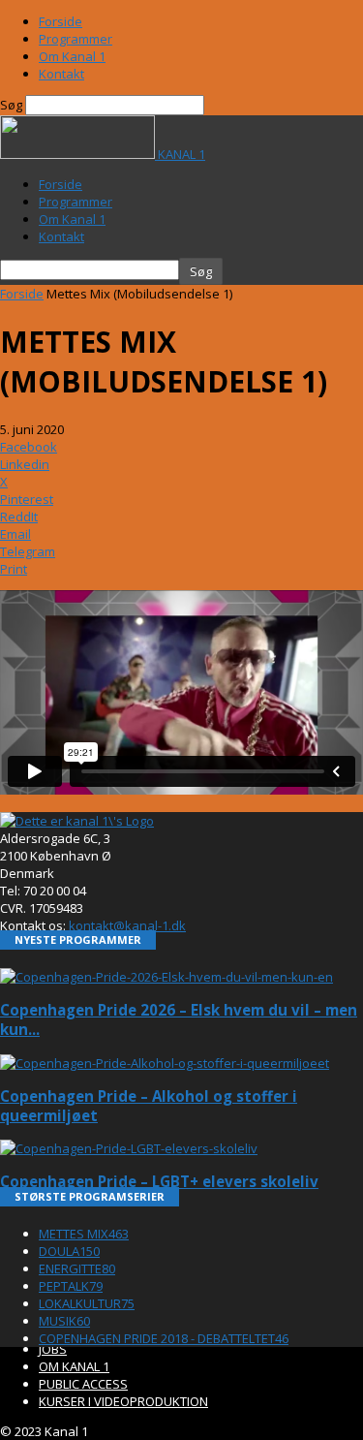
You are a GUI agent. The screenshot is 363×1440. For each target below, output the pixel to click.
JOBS (53, 1349)
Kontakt (61, 73)
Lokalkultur (87, 1303)
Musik (64, 1321)
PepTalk (71, 1286)
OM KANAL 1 (74, 1366)
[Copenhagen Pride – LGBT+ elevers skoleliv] (128, 1148)
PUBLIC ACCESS (83, 1384)
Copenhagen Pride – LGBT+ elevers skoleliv (159, 1181)
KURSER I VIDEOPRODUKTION (123, 1401)
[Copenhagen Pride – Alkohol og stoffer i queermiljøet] (164, 1063)
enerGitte (77, 1268)
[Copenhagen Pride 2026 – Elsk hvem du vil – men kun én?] (166, 977)
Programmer (75, 38)
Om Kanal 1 (72, 56)
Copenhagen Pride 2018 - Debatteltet (163, 1338)
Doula (69, 1251)
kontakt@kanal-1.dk (127, 925)
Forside (60, 21)
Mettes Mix (84, 1233)
